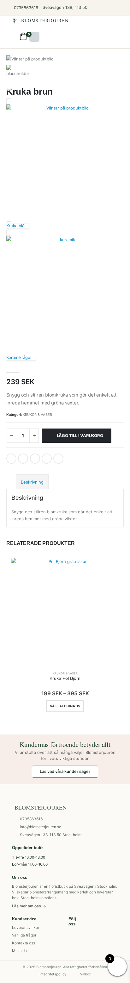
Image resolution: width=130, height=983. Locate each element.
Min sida (19, 950)
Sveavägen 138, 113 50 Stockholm (50, 834)
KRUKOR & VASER (37, 414)
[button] (14, 36)
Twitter (23, 459)
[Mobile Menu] (34, 37)
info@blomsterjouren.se (40, 826)
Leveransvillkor (25, 927)
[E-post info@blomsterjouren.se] (122, 7)
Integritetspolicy (52, 974)
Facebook (11, 459)
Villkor (85, 974)
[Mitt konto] (113, 7)
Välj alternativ (65, 706)
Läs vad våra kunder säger (65, 771)
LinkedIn (35, 459)
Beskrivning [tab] (32, 482)
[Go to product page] (65, 612)
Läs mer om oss (29, 906)
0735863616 (31, 819)
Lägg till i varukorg (80, 435)
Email (58, 459)
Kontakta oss (23, 943)
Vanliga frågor (24, 935)
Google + (47, 459)
